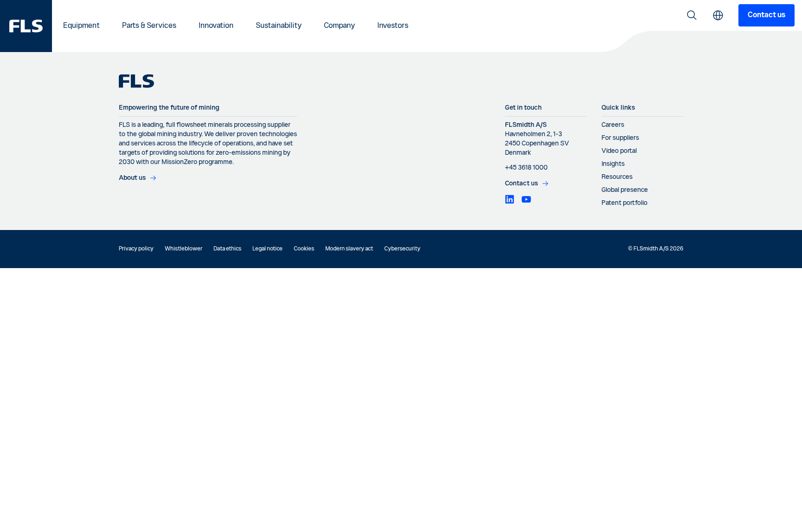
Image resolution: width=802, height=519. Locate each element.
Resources (617, 177)
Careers (613, 125)
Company (339, 26)
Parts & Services (149, 26)
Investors (392, 26)
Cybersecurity (402, 249)
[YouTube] (526, 199)
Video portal (619, 151)
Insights (613, 164)
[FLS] (26, 26)
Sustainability (279, 26)
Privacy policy (136, 249)
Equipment (81, 26)
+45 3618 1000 (526, 168)
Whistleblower (183, 249)
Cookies (304, 249)
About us (132, 178)
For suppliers (620, 138)
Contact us (766, 15)
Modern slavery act (349, 249)
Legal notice (267, 249)
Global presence (625, 190)
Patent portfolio (624, 203)
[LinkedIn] (509, 199)
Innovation (216, 26)
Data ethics (227, 249)
